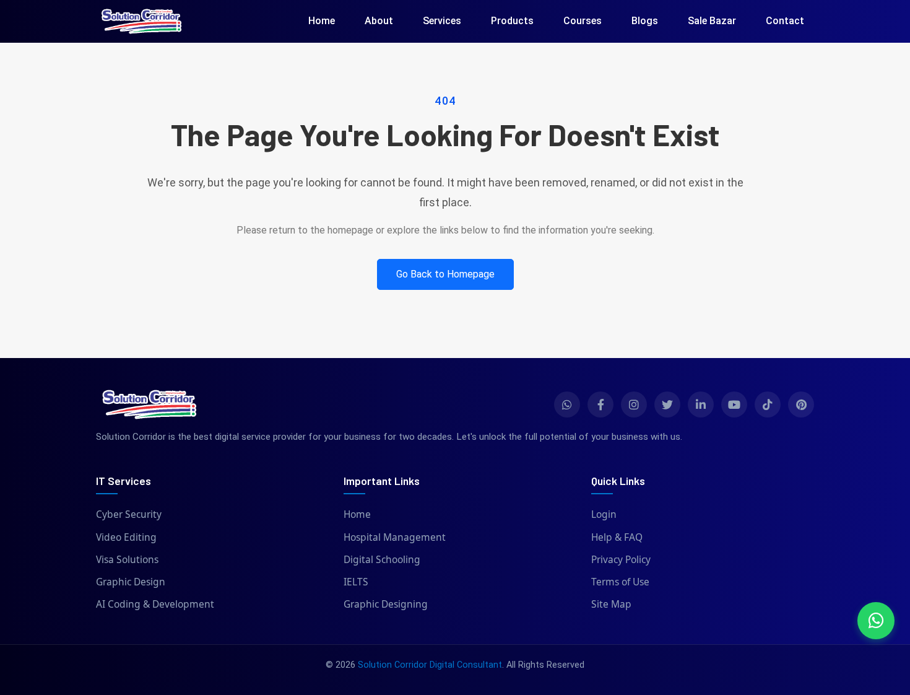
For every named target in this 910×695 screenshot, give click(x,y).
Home (321, 21)
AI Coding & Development (155, 604)
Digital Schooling (382, 559)
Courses (582, 21)
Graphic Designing (386, 604)
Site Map (611, 604)
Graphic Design (130, 581)
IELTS (356, 581)
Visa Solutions (127, 559)
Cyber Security (129, 514)
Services (442, 21)
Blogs (644, 21)
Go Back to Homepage (445, 274)
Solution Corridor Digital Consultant (430, 665)
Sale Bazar (712, 21)
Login (604, 514)
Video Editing (126, 537)
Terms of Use (620, 581)
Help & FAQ (617, 537)
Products (512, 21)
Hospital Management (395, 537)
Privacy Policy (621, 559)
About (379, 21)
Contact (785, 21)
